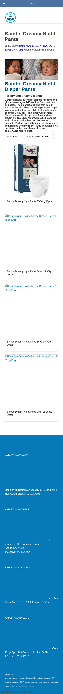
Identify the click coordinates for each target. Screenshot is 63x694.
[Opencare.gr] (26, 17)
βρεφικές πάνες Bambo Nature (23, 686)
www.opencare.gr (11, 678)
